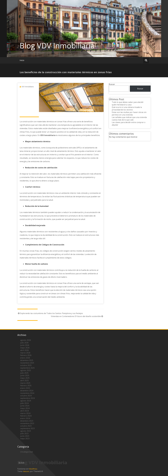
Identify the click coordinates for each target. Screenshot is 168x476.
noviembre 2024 (27, 393)
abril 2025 (24, 380)
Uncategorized (26, 452)
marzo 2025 (25, 383)
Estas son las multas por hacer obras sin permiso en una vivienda (129, 113)
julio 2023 (24, 433)
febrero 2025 (25, 385)
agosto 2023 (25, 431)
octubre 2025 (26, 365)
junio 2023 (24, 436)
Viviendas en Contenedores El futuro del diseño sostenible (76, 316)
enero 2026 (25, 358)
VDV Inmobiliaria (27, 87)
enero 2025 (25, 388)
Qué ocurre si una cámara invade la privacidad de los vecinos (127, 108)
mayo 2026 (24, 347)
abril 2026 (24, 350)
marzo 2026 (25, 352)
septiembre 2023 (27, 428)
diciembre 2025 (26, 360)
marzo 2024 (25, 413)
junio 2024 (24, 405)
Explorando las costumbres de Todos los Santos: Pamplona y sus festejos (51, 313)
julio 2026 (24, 342)
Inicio (22, 60)
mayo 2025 (24, 378)
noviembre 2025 (27, 363)
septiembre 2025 (27, 368)
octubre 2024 (26, 395)
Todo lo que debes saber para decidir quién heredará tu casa (128, 103)
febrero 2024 (25, 416)
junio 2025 (24, 375)
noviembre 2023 (27, 423)
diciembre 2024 (26, 390)
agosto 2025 (25, 370)
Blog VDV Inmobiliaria (57, 45)
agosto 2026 (25, 340)
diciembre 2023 (26, 421)
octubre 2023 (26, 426)
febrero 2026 (25, 355)
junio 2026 (24, 345)
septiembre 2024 (27, 398)
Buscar (112, 84)
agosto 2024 (25, 400)
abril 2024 (24, 411)
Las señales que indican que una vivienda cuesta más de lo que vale (129, 118)
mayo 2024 (24, 408)
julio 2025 (24, 373)
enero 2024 (25, 418)
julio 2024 (24, 403)
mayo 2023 (24, 438)
